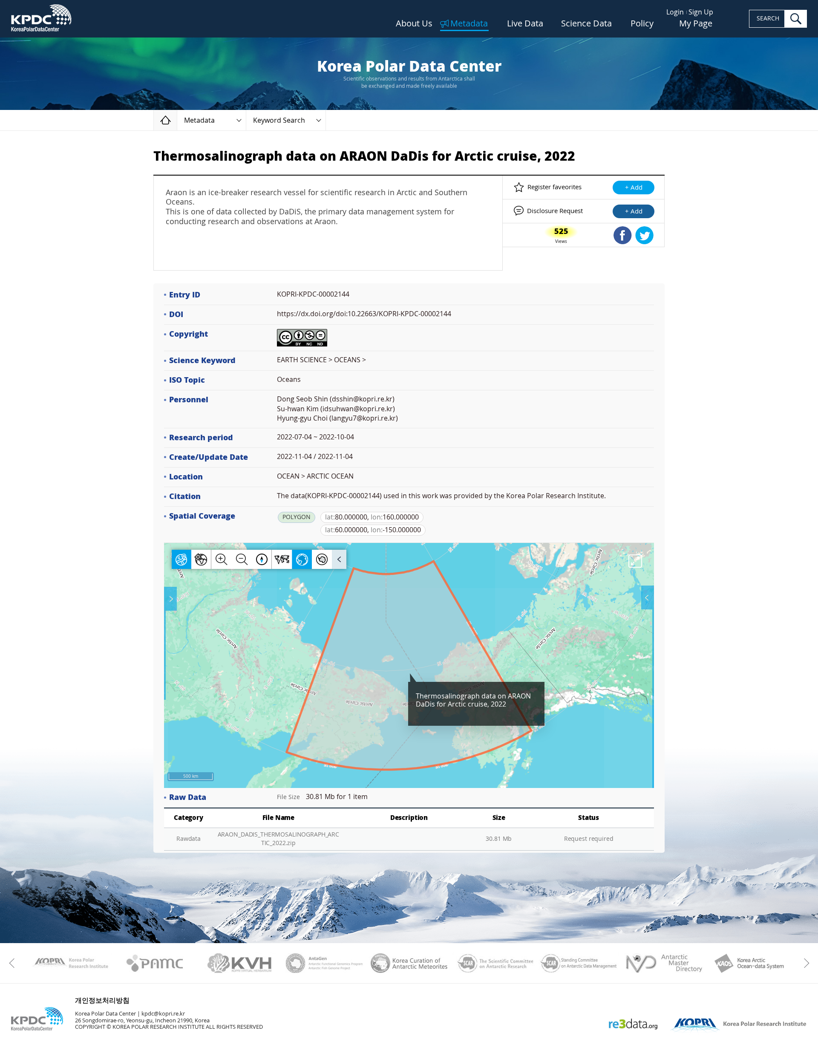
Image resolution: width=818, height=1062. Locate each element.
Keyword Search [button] (279, 120)
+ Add (633, 187)
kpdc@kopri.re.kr (163, 1013)
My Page (695, 24)
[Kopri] (70, 963)
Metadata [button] (199, 120)
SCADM (578, 963)
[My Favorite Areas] (171, 599)
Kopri (70, 963)
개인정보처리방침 (102, 1000)
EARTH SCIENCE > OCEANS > (321, 360)
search (796, 19)
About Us (414, 24)
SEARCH (768, 18)
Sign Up (700, 12)
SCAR (494, 963)
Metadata (469, 24)
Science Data (586, 24)
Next (804, 963)
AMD (663, 963)
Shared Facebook (623, 235)
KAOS (748, 963)
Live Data (525, 24)
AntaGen (324, 963)
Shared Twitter (644, 235)
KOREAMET (409, 963)
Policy (642, 24)
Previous (14, 963)
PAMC (154, 963)
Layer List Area (646, 597)
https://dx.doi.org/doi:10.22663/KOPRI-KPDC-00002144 (364, 314)
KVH (239, 963)
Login (675, 12)
